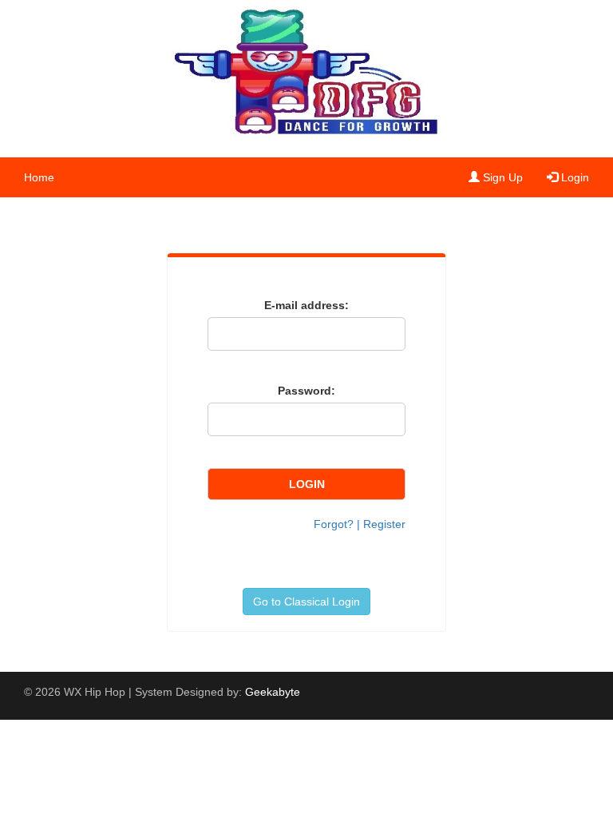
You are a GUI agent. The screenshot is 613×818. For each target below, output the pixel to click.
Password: (306, 390)
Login (573, 177)
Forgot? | (338, 524)
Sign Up (501, 177)
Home (39, 177)
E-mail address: (306, 305)
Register (384, 524)
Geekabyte (272, 691)
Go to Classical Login (306, 601)
